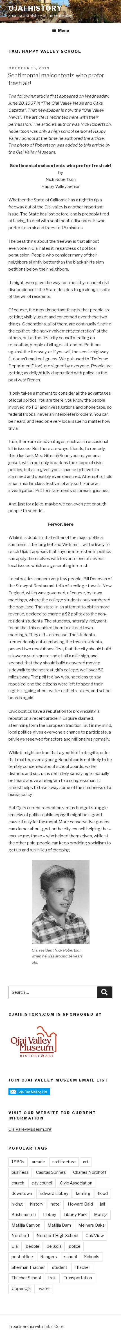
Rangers (48, 1256)
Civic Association (76, 1183)
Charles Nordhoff (89, 1172)
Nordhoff (20, 1235)
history (36, 1204)
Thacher (82, 1267)
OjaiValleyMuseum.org (29, 1129)
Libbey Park (75, 1214)
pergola (54, 1246)
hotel (55, 1204)
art (85, 1161)
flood (103, 1193)
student (59, 1267)
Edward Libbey (53, 1193)
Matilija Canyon (26, 1225)
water (44, 1288)
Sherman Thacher (28, 1267)
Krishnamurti (24, 1214)
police (74, 1246)
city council (42, 1183)
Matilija (100, 1214)
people (32, 1246)
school (70, 1256)
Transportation (78, 1277)
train (52, 1277)
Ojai (15, 1246)
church (18, 1183)
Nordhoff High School (57, 1235)
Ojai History (35, 8)
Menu (63, 30)
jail (102, 1204)
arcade (38, 1161)
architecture (64, 1161)
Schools (91, 1256)
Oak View (95, 1235)
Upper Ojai (22, 1288)
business (20, 1172)
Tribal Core (54, 1326)
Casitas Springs (51, 1172)
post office (22, 1256)
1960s (18, 1161)
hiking (17, 1204)
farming (83, 1193)
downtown (22, 1193)
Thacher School (26, 1277)
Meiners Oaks (91, 1225)
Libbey (49, 1214)
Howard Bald (80, 1204)
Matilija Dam (59, 1225)
